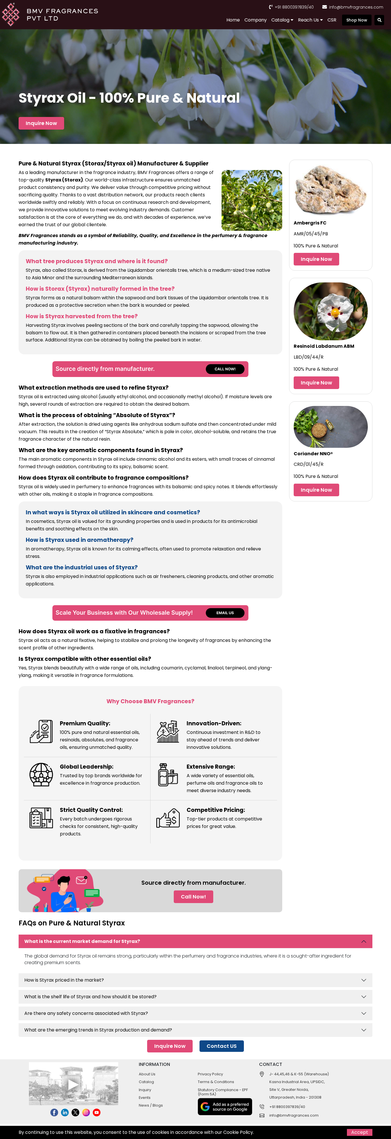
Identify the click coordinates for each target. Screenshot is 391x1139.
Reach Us (309, 20)
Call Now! (193, 896)
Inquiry (145, 1089)
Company (255, 20)
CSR (331, 20)
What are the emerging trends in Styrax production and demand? (98, 1030)
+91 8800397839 (291, 7)
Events (145, 1097)
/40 (310, 7)
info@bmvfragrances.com (356, 7)
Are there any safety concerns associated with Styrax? (86, 1013)
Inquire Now (41, 123)
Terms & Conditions (216, 1081)
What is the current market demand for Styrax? (82, 941)
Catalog (281, 20)
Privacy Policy (210, 1074)
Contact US (222, 1046)
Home (233, 20)
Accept (359, 1132)
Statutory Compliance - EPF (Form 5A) (223, 1092)
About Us (147, 1074)
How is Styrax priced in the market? (64, 980)
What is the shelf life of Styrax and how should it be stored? (90, 996)
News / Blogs (151, 1105)
